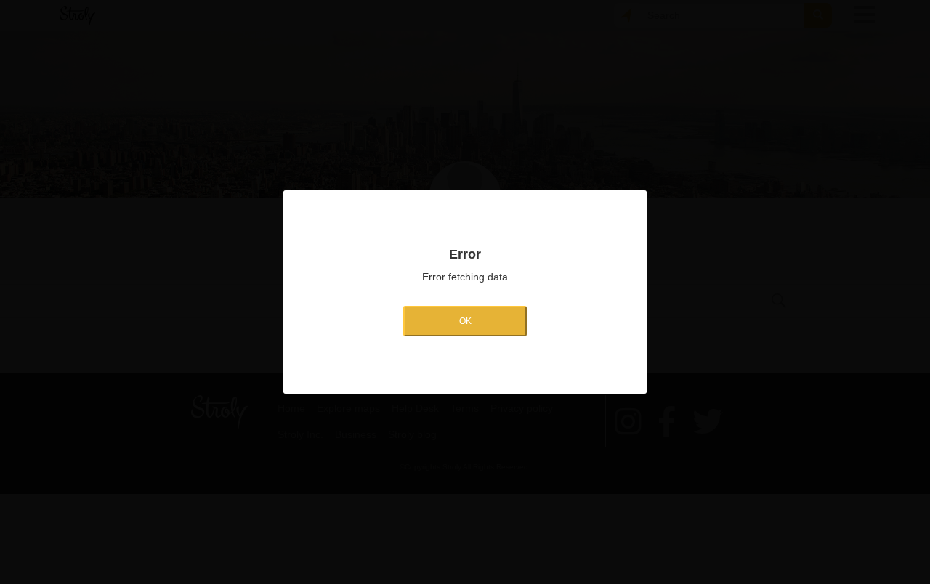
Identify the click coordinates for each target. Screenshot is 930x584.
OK (465, 321)
